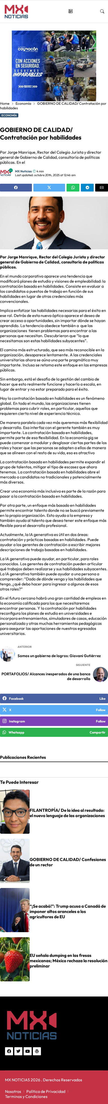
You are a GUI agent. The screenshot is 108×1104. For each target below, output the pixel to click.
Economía (23, 103)
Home (5, 103)
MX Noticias (23, 171)
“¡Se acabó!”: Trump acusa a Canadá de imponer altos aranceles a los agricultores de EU (68, 911)
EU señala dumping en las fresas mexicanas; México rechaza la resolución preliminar (68, 960)
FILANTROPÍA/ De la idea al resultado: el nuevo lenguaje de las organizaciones (67, 812)
